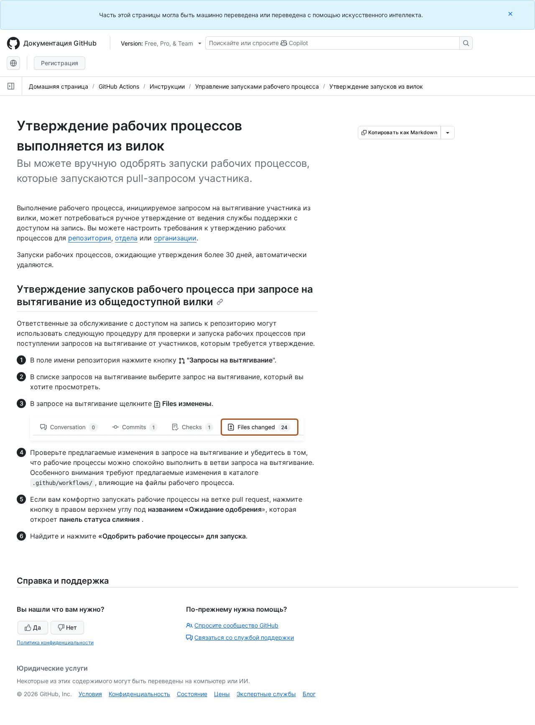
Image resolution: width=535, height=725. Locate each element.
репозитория (89, 238)
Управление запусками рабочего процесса (257, 86)
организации (175, 238)
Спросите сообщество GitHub (236, 625)
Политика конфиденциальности (55, 642)
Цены (222, 693)
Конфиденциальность (139, 693)
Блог (309, 693)
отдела (126, 238)
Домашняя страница (58, 86)
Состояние (192, 693)
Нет (71, 627)
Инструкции (167, 86)
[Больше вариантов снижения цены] (448, 132)
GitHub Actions (119, 86)
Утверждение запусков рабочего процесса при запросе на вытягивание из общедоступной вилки (165, 295)
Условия (90, 693)
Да (37, 627)
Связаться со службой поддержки (244, 637)
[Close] (511, 13)
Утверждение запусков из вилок (376, 86)
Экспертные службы (266, 693)
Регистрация (59, 62)
